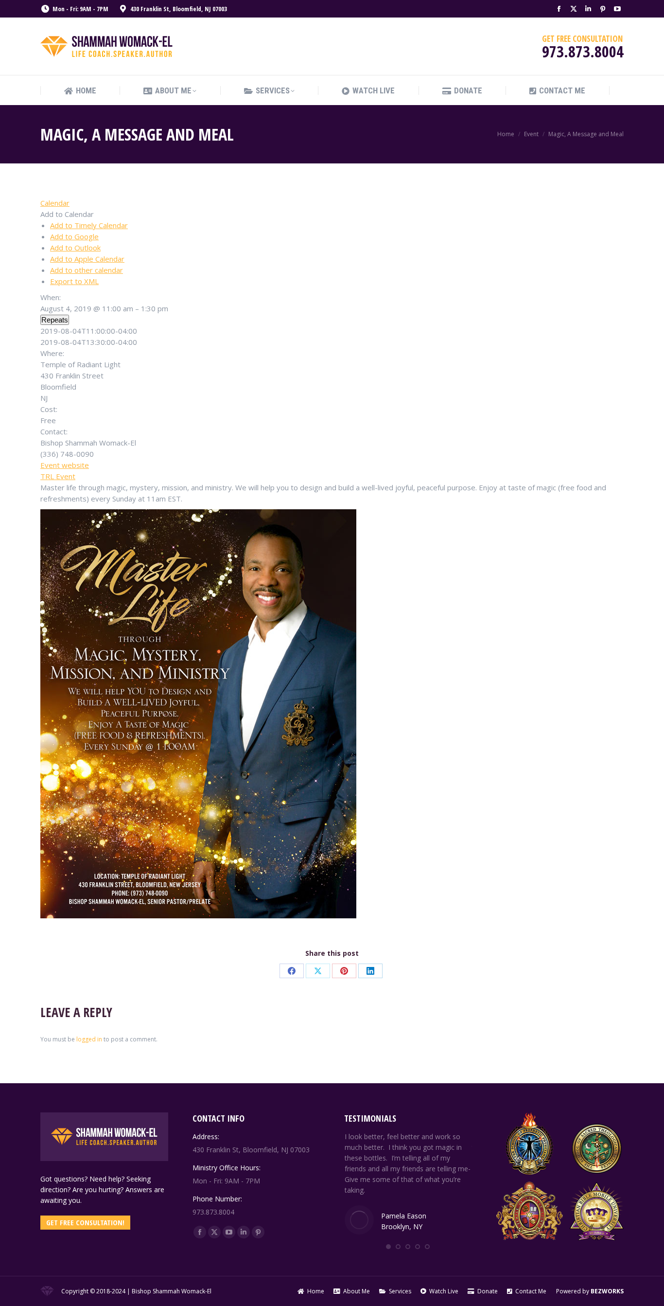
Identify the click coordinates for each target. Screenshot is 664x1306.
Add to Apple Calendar (87, 259)
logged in (89, 1039)
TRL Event (57, 476)
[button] (67, 214)
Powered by (590, 1291)
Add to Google (74, 236)
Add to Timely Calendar (89, 225)
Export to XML (74, 281)
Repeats (54, 320)
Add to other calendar (86, 270)
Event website (64, 465)
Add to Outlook (75, 247)
